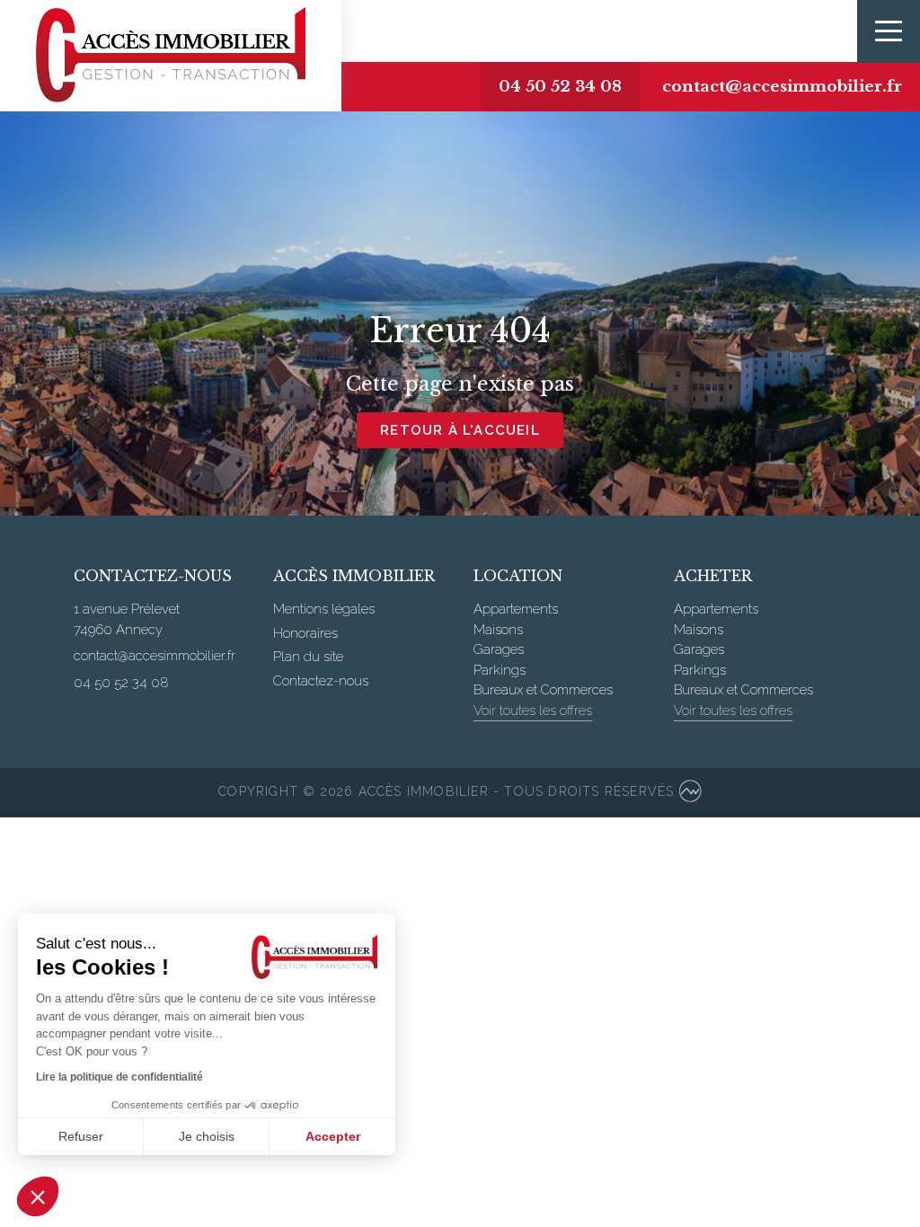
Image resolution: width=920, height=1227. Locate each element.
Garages (498, 649)
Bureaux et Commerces (543, 690)
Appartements (515, 609)
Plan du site (308, 657)
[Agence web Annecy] (690, 792)
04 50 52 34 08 (560, 86)
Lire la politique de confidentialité (119, 1077)
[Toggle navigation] (888, 31)
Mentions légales (324, 609)
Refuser (80, 1136)
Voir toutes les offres (532, 710)
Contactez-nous (320, 681)
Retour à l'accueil (460, 430)
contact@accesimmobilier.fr (782, 86)
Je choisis (206, 1136)
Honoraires (305, 633)
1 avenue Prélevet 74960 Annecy (127, 619)
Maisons (498, 630)
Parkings (499, 670)
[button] (37, 1196)
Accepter (332, 1136)
